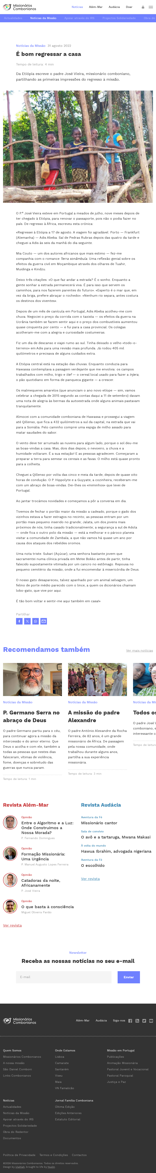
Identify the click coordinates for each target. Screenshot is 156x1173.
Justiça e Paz (116, 1082)
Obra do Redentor (15, 1132)
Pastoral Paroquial (120, 1076)
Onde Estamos (65, 1050)
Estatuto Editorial (67, 1119)
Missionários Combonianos (22, 1057)
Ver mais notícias (139, 651)
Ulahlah (20, 1167)
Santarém (62, 1069)
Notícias (77, 7)
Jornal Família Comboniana (74, 1100)
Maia (58, 1082)
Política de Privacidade (19, 1155)
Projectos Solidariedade (119, 18)
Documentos (12, 1138)
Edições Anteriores (68, 1113)
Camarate (62, 1063)
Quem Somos (12, 1050)
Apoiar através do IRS (79, 18)
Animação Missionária (122, 1063)
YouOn (51, 1167)
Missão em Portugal (120, 1050)
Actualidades (13, 18)
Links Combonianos (17, 1076)
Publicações (115, 1057)
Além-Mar (96, 7)
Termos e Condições (53, 1155)
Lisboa (59, 1057)
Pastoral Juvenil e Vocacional (127, 1069)
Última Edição (65, 1107)
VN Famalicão (64, 1088)
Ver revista (12, 925)
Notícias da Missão (43, 18)
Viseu (59, 1076)
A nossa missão (14, 1063)
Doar (129, 7)
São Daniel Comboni (17, 1069)
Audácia (114, 7)
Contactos (79, 1155)
